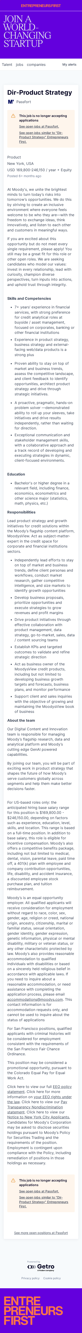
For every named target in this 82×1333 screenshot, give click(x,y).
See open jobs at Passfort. (39, 126)
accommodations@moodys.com (35, 999)
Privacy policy (30, 1278)
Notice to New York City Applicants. (38, 1117)
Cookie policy (52, 1278)
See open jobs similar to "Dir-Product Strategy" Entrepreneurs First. (43, 137)
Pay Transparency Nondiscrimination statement (37, 1107)
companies (36, 64)
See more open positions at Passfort (41, 1233)
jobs (19, 64)
